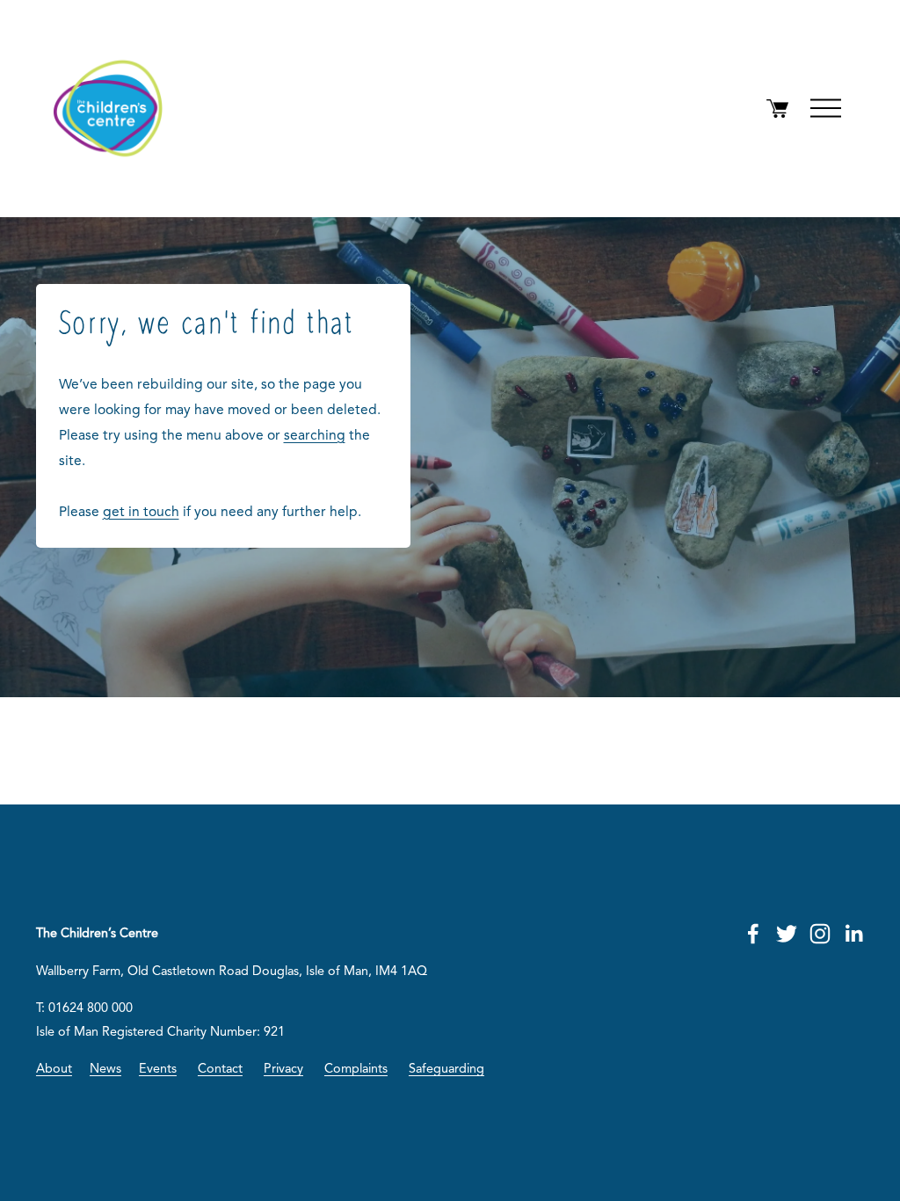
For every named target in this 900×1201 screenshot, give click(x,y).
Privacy (283, 1069)
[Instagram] (820, 933)
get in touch (141, 513)
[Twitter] (786, 933)
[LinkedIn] (853, 933)
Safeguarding (446, 1069)
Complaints (356, 1069)
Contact (220, 1069)
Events (158, 1069)
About (54, 1069)
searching (314, 436)
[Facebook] (753, 933)
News (105, 1069)
